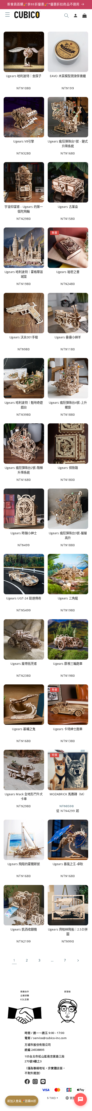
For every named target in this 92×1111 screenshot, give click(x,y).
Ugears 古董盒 (68, 207)
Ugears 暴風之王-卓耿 (68, 864)
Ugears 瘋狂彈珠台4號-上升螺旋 (68, 405)
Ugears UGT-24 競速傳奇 (23, 598)
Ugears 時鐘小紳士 (23, 533)
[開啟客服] (80, 1099)
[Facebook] (27, 1081)
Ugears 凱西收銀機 (23, 929)
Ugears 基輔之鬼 (23, 729)
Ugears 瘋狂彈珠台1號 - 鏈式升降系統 (68, 143)
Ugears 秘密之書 (68, 272)
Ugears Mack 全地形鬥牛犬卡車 (24, 796)
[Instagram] (35, 1081)
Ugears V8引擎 (23, 141)
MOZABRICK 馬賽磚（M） (68, 794)
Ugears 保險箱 (68, 468)
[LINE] (43, 1081)
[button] (7, 14)
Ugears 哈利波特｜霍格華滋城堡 (23, 274)
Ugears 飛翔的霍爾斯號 (23, 864)
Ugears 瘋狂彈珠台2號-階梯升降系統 (24, 470)
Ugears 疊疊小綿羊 (68, 337)
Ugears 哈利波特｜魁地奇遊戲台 (23, 405)
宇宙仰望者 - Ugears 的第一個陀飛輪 (23, 209)
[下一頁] (78, 960)
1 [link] (14, 960)
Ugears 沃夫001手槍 (23, 337)
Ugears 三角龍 (68, 598)
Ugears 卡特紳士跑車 (67, 729)
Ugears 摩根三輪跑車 (67, 664)
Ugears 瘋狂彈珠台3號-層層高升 (68, 535)
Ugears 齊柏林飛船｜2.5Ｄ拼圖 (68, 931)
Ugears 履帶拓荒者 (23, 664)
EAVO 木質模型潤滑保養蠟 (68, 76)
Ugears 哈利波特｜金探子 (23, 76)
